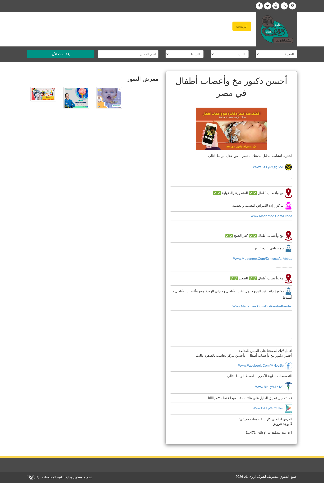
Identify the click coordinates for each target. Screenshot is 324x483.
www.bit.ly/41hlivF (269, 386)
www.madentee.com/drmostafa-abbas (262, 258)
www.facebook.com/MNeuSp (261, 365)
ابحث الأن (59, 54)
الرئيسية (241, 26)
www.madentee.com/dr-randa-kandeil (262, 306)
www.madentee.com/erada (271, 216)
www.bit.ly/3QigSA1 (268, 167)
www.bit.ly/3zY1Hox (268, 408)
